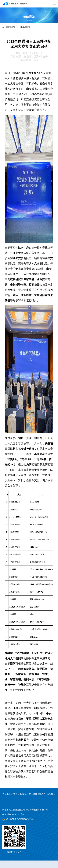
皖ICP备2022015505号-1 (13, 814)
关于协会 (15, 794)
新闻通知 (10, 27)
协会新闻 (25, 27)
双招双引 (42, 794)
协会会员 (24, 794)
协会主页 (6, 794)
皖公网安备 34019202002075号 (20, 819)
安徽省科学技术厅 (40, 810)
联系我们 (51, 794)
